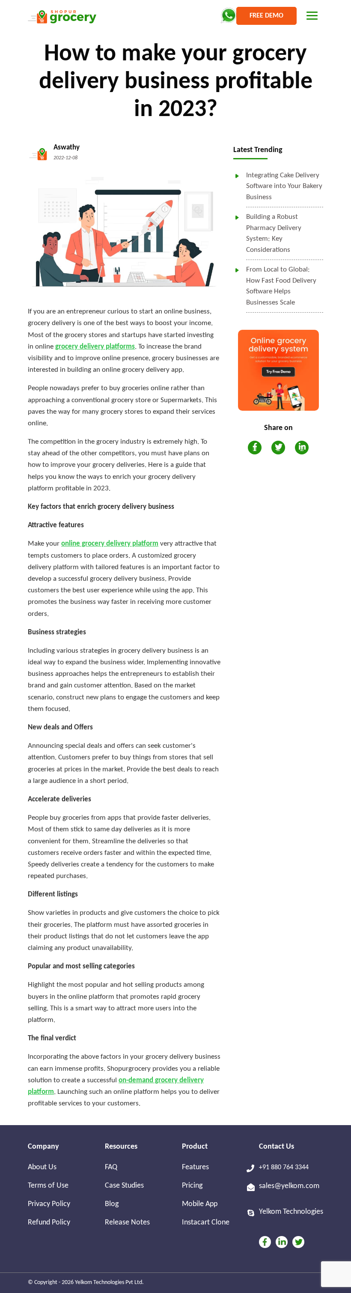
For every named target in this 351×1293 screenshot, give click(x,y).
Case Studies (124, 1186)
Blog (112, 1204)
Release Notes (127, 1222)
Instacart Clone (205, 1222)
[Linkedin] (282, 1242)
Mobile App (199, 1204)
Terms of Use (48, 1186)
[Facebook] (265, 1242)
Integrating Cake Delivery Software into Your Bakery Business (284, 186)
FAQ (111, 1167)
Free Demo (266, 15)
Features (195, 1167)
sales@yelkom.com (289, 1186)
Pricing (192, 1186)
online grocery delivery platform (109, 543)
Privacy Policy (49, 1204)
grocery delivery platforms (95, 346)
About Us (42, 1167)
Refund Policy (49, 1222)
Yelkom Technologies (291, 1212)
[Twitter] (298, 1242)
